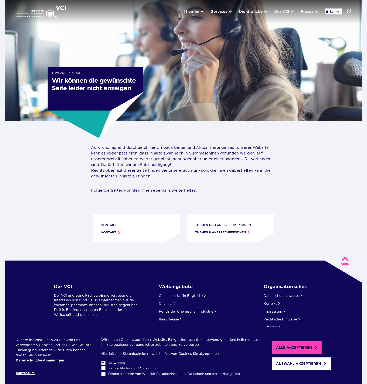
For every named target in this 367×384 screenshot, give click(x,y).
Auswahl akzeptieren (298, 364)
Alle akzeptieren (294, 348)
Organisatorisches (285, 286)
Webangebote (176, 286)
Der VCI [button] (281, 11)
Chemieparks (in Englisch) (181, 296)
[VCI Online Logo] (41, 12)
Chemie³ (166, 304)
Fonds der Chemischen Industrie (186, 311)
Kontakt (108, 232)
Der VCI (63, 286)
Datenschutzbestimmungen (40, 360)
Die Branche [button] (251, 11)
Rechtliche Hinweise (280, 319)
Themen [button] (191, 11)
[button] (348, 11)
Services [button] (219, 11)
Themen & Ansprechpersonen (220, 232)
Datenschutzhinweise (281, 296)
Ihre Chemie (169, 319)
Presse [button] (307, 11)
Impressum (25, 373)
